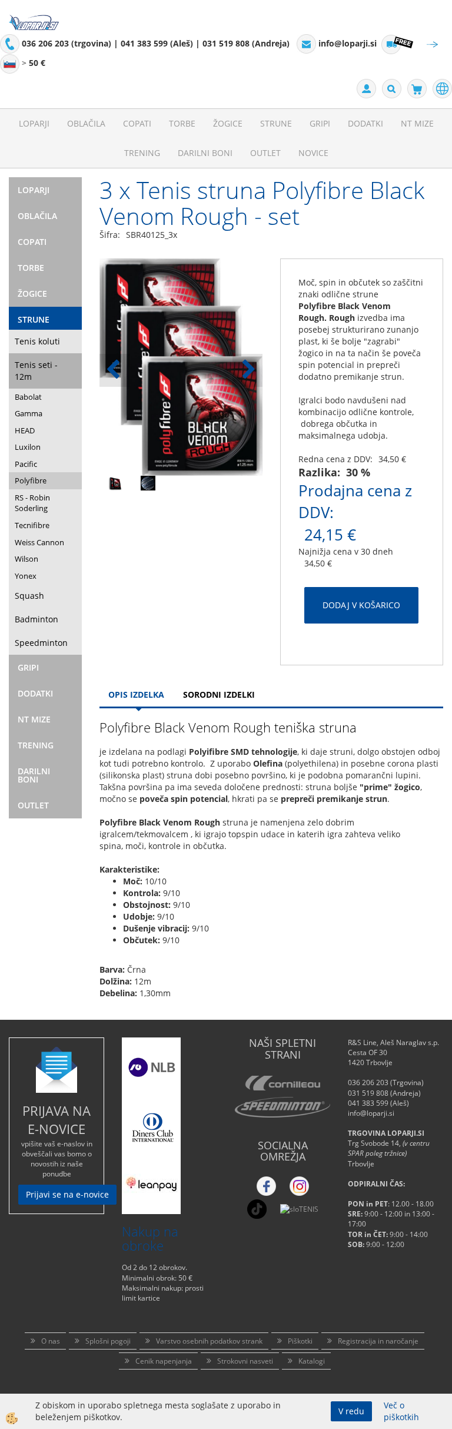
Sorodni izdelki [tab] (219, 694)
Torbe (182, 123)
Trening (142, 152)
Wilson (26, 558)
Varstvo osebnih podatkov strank (209, 1341)
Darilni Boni (205, 152)
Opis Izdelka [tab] (136, 694)
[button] (247, 370)
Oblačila (86, 123)
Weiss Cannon (39, 542)
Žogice (227, 123)
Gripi (320, 123)
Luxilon (28, 447)
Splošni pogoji (108, 1341)
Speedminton (41, 642)
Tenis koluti (37, 341)
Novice (313, 152)
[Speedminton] (282, 1107)
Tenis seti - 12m (36, 370)
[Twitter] (299, 1186)
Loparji (34, 123)
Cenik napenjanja (163, 1361)
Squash (29, 595)
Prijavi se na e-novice (67, 1194)
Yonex (25, 576)
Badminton (36, 619)
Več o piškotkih (401, 1411)
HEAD (25, 430)
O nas (50, 1341)
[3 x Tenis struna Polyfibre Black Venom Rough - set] (115, 484)
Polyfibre (30, 480)
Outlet (265, 152)
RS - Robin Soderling (32, 503)
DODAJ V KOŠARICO (361, 605)
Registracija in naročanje (378, 1341)
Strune (276, 123)
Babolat (28, 397)
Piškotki (300, 1341)
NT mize (417, 123)
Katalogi (311, 1361)
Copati (137, 123)
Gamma (28, 413)
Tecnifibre (32, 525)
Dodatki (365, 123)
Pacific (26, 464)
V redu (351, 1411)
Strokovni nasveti (245, 1361)
